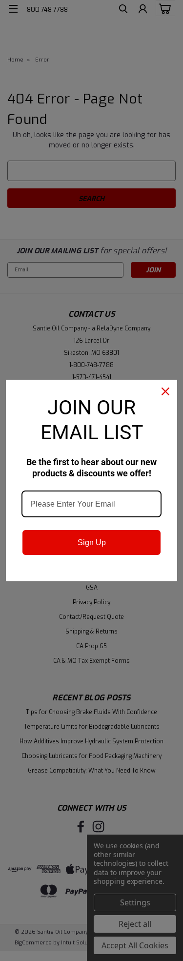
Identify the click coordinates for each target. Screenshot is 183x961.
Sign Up (92, 542)
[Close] (165, 391)
